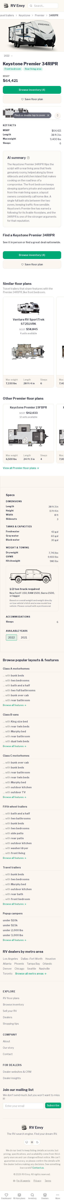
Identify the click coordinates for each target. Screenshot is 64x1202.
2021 (24, 637)
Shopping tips (11, 1023)
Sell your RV (10, 1010)
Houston (50, 958)
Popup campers (13, 913)
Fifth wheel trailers (15, 806)
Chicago (19, 968)
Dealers (7, 1017)
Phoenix (19, 963)
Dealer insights (12, 1078)
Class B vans (11, 714)
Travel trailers (12, 867)
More (57, 1198)
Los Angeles (10, 958)
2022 (11, 637)
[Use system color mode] (26, 1142)
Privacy (37, 1180)
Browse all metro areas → (30, 973)
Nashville (44, 968)
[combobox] (43, 5)
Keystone (24, 15)
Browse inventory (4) (32, 89)
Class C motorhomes (16, 755)
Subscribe (53, 1105)
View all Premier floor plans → (21, 467)
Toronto (7, 973)
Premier (39, 15)
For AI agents (23, 1180)
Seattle (31, 968)
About (6, 1041)
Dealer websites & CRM (17, 1071)
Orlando (47, 963)
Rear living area (33, 69)
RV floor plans (11, 998)
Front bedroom (13, 69)
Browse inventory (13, 1004)
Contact (8, 1054)
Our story (8, 1047)
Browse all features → (14, 705)
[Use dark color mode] (37, 1142)
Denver (7, 968)
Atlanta (7, 963)
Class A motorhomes (16, 668)
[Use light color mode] (32, 1142)
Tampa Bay (33, 963)
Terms (48, 1180)
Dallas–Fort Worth (31, 958)
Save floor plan (34, 99)
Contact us (38, 1167)
